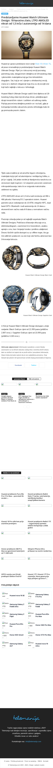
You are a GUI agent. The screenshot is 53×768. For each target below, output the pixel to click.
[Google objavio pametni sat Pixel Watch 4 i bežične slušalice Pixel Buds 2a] (9, 389)
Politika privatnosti (17, 761)
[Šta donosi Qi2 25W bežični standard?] (44, 389)
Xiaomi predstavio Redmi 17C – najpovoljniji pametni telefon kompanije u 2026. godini (39, 524)
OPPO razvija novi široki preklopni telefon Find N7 (11, 575)
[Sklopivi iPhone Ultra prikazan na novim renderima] (40, 539)
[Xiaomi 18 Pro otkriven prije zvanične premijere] (13, 512)
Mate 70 (47, 64)
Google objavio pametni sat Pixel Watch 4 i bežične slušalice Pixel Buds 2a (8, 398)
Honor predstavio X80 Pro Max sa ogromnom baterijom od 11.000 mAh (13, 551)
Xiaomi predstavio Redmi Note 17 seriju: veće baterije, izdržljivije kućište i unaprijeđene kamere (39, 497)
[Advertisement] (26, 141)
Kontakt (45, 761)
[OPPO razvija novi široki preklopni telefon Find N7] (13, 565)
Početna (3, 9)
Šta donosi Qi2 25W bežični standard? (42, 397)
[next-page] (28, 406)
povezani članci (19, 379)
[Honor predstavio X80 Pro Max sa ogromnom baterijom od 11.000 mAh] (13, 539)
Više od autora (34, 379)
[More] (42, 365)
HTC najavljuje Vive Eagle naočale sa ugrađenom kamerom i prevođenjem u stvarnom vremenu (26, 399)
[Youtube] (32, 746)
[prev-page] (25, 406)
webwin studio (39, 765)
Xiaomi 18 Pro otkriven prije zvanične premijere (12, 522)
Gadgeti (11, 9)
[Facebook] (21, 746)
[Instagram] (27, 746)
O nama (6, 761)
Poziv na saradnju (30, 761)
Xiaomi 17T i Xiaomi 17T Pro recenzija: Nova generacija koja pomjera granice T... (39, 576)
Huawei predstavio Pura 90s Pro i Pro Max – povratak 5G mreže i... (12, 496)
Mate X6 (38, 64)
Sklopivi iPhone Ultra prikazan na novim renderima (40, 550)
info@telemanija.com (33, 741)
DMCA (40, 761)
